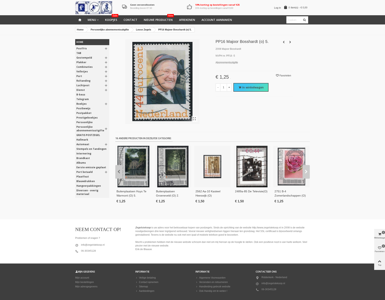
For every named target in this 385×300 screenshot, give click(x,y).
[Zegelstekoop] (97, 7)
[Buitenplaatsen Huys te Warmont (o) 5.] (133, 166)
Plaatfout (82, 176)
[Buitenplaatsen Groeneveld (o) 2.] (173, 166)
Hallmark (82, 139)
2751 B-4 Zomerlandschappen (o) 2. (290, 195)
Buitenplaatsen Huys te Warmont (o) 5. (131, 193)
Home (79, 42)
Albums (81, 162)
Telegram (82, 99)
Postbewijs (83, 108)
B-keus (80, 94)
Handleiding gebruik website (214, 286)
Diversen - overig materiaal (87, 192)
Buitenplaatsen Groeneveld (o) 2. (167, 193)
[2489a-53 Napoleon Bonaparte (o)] (284, 42)
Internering (83, 153)
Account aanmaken (217, 20)
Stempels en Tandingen (91, 149)
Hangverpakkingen (88, 186)
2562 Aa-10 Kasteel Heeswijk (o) (208, 193)
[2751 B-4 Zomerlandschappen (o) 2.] (291, 166)
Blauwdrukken (85, 181)
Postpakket (83, 113)
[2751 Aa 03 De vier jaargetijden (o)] (290, 42)
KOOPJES (111, 18)
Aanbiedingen (146, 291)
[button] (119, 172)
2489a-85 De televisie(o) (251, 191)
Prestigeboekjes (87, 117)
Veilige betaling (147, 277)
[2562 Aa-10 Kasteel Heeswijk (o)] (212, 166)
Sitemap (143, 286)
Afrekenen (187, 20)
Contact (130, 20)
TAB (78, 53)
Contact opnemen (148, 282)
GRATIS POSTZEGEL (88, 135)
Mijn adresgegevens (86, 286)
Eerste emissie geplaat (91, 167)
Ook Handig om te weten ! (213, 291)
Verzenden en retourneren (213, 282)
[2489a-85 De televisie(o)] (252, 166)
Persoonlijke (84, 122)
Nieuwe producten (158, 18)
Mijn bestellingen (84, 282)
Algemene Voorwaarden (212, 277)
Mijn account (82, 277)
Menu (92, 20)
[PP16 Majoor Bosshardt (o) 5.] (194, 119)
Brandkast (83, 158)
